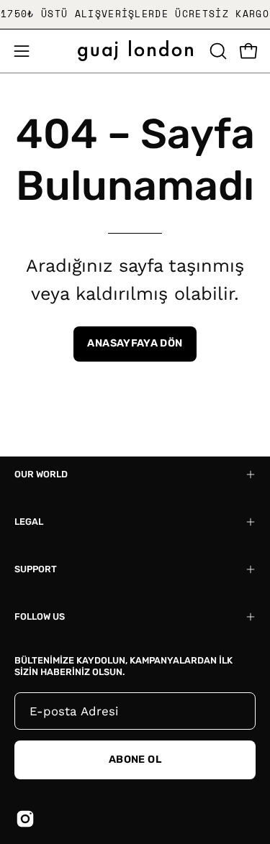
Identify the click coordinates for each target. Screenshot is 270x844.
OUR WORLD (41, 474)
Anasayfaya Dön (134, 343)
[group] (135, 14)
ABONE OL (135, 759)
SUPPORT (35, 569)
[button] (217, 51)
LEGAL (28, 521)
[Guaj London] (135, 50)
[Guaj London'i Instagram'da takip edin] (25, 819)
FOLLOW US (39, 616)
